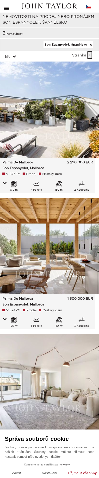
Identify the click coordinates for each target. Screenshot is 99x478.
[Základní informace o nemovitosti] (5, 183)
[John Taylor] (49, 6)
